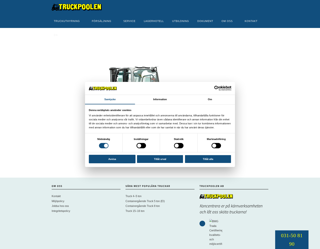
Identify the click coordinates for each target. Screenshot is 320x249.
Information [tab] (160, 99)
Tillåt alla (208, 159)
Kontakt (56, 196)
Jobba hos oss (60, 206)
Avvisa (112, 159)
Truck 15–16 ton (135, 211)
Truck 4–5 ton (134, 196)
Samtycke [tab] (110, 99)
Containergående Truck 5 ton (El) (145, 201)
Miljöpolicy (58, 201)
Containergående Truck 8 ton (143, 206)
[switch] (141, 145)
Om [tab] (210, 99)
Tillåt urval (160, 159)
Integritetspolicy (61, 211)
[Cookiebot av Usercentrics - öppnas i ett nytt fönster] (216, 88)
